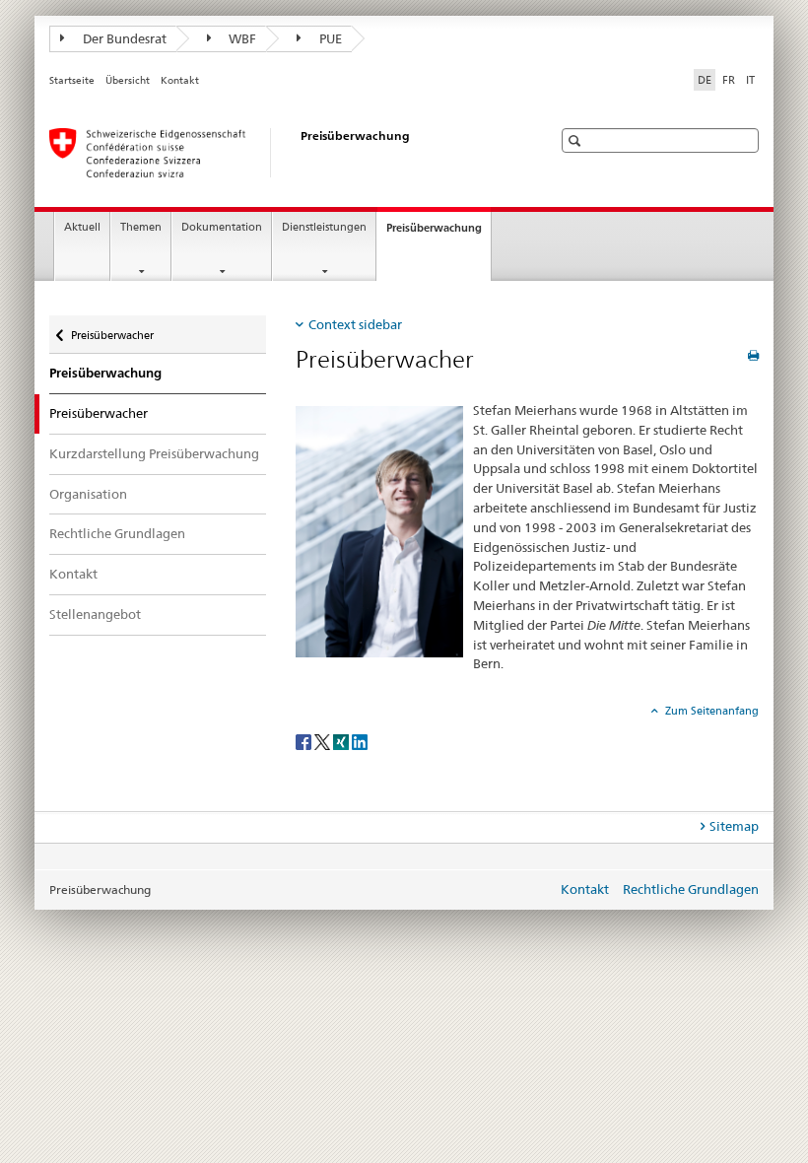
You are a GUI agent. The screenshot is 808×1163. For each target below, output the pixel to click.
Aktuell (82, 227)
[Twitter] (323, 740)
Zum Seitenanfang (710, 711)
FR (728, 80)
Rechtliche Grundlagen (117, 533)
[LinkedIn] (360, 740)
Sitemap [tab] (734, 826)
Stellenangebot (95, 614)
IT (750, 80)
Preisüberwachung (438, 233)
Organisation (88, 494)
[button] (577, 140)
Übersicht (127, 80)
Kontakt (180, 80)
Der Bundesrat (123, 38)
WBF (241, 38)
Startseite (72, 80)
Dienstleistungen (324, 227)
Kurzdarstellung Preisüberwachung (154, 453)
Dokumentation (221, 227)
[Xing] (342, 740)
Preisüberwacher (112, 330)
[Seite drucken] (753, 355)
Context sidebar (355, 324)
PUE (329, 38)
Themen (141, 227)
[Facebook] (305, 740)
